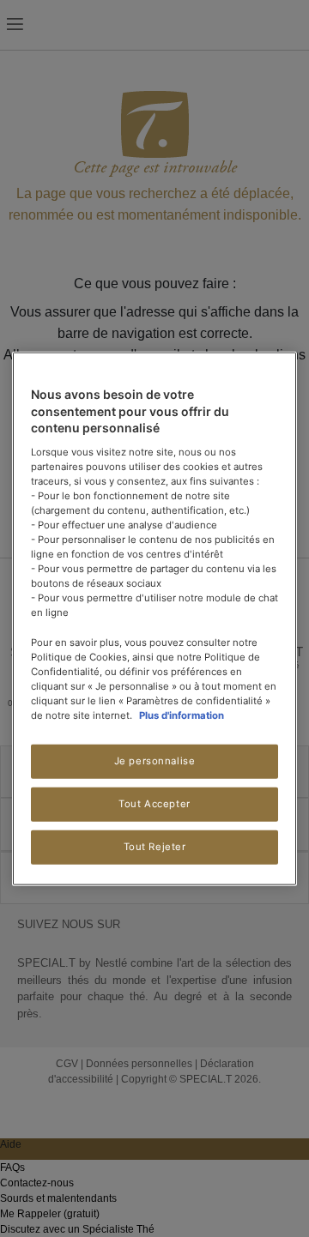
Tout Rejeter (155, 846)
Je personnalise (155, 761)
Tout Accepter (154, 804)
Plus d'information (181, 715)
